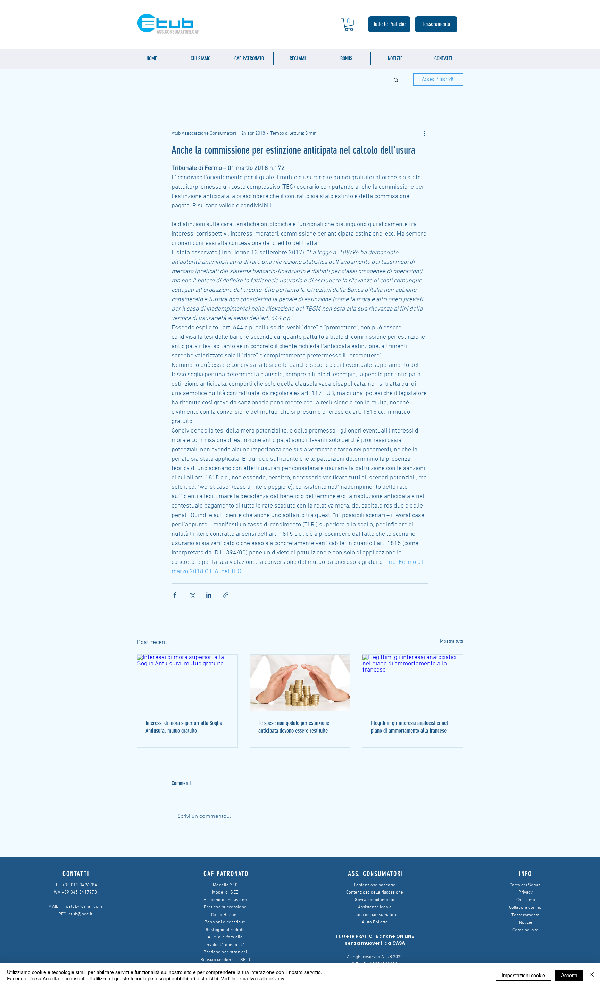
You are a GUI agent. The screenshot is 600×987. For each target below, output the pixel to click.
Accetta (569, 975)
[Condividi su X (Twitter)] (192, 595)
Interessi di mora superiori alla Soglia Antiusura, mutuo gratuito (183, 726)
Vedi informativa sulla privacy (252, 978)
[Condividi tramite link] (226, 595)
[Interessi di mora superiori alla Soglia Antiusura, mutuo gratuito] (187, 683)
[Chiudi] (592, 975)
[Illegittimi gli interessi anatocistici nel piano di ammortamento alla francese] (412, 683)
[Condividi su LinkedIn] (209, 595)
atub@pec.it (80, 914)
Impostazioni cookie (523, 975)
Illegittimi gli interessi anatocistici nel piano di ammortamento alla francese (409, 726)
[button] (349, 24)
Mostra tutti (451, 641)
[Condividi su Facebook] (175, 595)
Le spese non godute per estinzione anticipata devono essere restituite (293, 726)
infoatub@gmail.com (81, 907)
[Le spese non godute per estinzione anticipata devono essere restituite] (300, 683)
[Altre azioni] (424, 133)
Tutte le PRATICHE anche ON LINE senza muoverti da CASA (374, 939)
